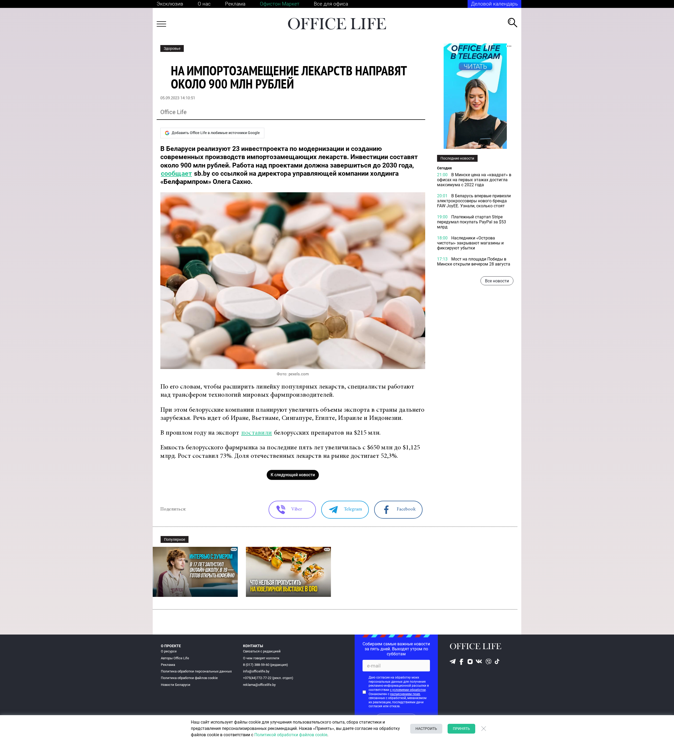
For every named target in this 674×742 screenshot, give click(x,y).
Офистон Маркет (279, 4)
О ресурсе (169, 651)
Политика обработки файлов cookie (189, 678)
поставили (256, 433)
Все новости (497, 280)
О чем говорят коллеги (261, 658)
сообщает (176, 173)
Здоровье (172, 48)
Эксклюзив (170, 4)
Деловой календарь (494, 4)
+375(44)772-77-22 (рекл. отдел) (268, 678)
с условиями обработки (408, 690)
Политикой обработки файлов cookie (290, 734)
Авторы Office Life (175, 658)
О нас (204, 4)
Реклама (235, 4)
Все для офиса (331, 4)
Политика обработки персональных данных (196, 671)
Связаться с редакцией (262, 651)
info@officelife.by (256, 671)
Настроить (426, 728)
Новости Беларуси (175, 685)
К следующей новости (293, 474)
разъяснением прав (405, 694)
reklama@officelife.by (259, 685)
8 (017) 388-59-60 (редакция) (265, 665)
